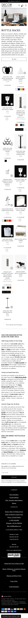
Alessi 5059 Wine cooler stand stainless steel (20, 153)
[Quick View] (25, 235)
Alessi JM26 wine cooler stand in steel (7, 312)
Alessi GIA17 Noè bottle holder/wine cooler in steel (7, 78)
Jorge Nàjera (5, 364)
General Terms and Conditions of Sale (14, 563)
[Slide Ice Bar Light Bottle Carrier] (21, 201)
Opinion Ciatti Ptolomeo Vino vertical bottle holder (20, 113)
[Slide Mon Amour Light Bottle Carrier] (7, 231)
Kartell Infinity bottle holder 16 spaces (20, 78)
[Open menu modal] (25, 5)
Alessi (8, 349)
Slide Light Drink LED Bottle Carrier (20, 180)
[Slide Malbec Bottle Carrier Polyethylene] (7, 201)
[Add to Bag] (12, 73)
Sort (15, 59)
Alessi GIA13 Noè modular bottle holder (7, 150)
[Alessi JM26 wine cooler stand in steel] (7, 303)
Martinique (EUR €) (7, 596)
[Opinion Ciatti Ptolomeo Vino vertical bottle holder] (21, 101)
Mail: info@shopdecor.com (14, 526)
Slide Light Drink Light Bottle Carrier (7, 108)
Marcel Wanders (8, 452)
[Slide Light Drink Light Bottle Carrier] (7, 100)
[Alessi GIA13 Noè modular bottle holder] (7, 140)
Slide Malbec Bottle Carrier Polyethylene (7, 209)
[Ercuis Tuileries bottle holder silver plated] (21, 262)
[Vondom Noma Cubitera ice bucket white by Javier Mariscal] (7, 171)
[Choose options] (25, 73)
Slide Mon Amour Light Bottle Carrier (7, 240)
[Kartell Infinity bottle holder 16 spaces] (21, 69)
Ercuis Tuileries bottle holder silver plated (20, 273)
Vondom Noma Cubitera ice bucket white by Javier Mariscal (7, 182)
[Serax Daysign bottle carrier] (21, 231)
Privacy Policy (14, 581)
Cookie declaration (14, 587)
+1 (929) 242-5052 (14, 520)
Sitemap (14, 503)
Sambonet (23, 450)
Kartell (3, 413)
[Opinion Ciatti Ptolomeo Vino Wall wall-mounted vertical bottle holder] (7, 262)
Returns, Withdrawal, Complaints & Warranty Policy (14, 569)
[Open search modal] (19, 5)
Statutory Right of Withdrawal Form (14, 512)
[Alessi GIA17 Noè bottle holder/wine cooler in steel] (7, 69)
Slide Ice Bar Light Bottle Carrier (20, 209)
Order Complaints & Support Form (14, 514)
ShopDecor (12, 599)
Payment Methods (14, 497)
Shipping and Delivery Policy (14, 576)
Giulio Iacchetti (19, 363)
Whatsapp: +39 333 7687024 (14, 523)
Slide (2, 349)
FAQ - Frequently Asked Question (13, 500)
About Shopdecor (14, 495)
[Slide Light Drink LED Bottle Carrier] (21, 171)
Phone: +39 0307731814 (14, 517)
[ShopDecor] (6, 5)
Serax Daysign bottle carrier (21, 240)
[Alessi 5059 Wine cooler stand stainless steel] (21, 141)
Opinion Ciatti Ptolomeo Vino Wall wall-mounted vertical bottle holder (7, 275)
